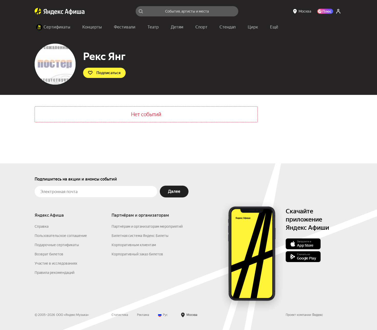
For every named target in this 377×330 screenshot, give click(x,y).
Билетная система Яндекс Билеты (140, 236)
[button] (274, 27)
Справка (41, 226)
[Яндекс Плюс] (325, 11)
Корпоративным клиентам (134, 245)
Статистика (120, 315)
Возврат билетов (49, 254)
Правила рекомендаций (54, 273)
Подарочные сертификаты (57, 245)
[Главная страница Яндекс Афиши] (38, 11)
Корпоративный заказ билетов (137, 254)
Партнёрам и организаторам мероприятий (147, 226)
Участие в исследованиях (56, 263)
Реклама (143, 315)
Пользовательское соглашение (61, 236)
